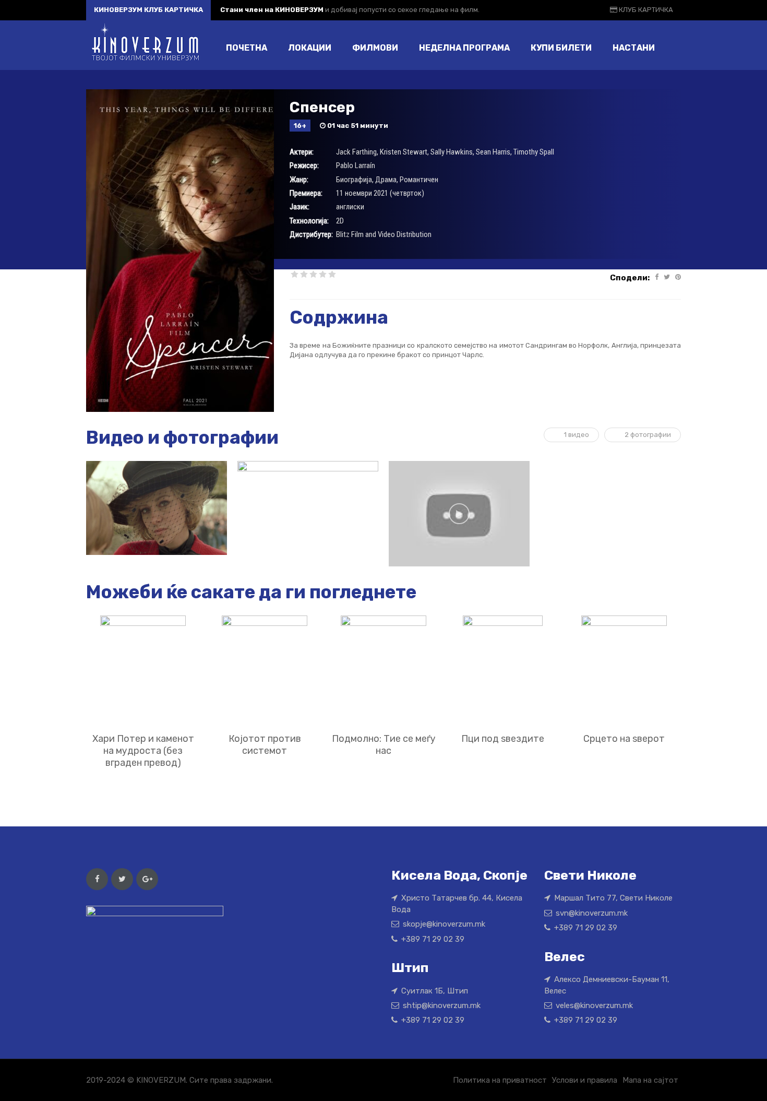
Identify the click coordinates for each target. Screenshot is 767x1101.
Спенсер (322, 107)
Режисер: (304, 165)
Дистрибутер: (311, 234)
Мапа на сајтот (650, 1080)
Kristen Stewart (403, 152)
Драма (386, 179)
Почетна (246, 48)
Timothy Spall (533, 152)
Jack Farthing (356, 152)
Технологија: (309, 221)
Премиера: (306, 193)
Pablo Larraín (355, 165)
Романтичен (419, 179)
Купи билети (561, 48)
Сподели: (630, 277)
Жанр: (299, 179)
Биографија (354, 179)
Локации (309, 48)
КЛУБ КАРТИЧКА (645, 10)
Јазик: (299, 206)
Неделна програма (464, 48)
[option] (156, 508)
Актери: (302, 152)
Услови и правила (584, 1080)
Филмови (375, 48)
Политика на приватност (500, 1080)
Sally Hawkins (451, 152)
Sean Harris (493, 152)
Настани (634, 48)
